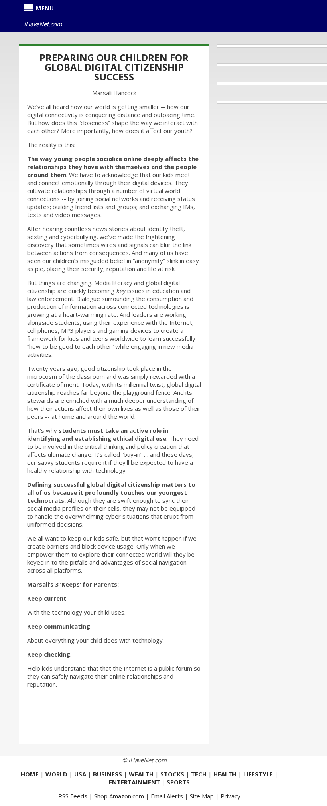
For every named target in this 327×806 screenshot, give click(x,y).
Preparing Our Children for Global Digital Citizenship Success (114, 67)
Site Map (202, 796)
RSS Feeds (72, 796)
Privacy (230, 796)
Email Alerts (167, 796)
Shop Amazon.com (119, 796)
